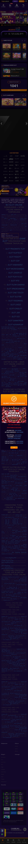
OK (14, 447)
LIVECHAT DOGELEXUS (14, 438)
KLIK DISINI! (18, 430)
